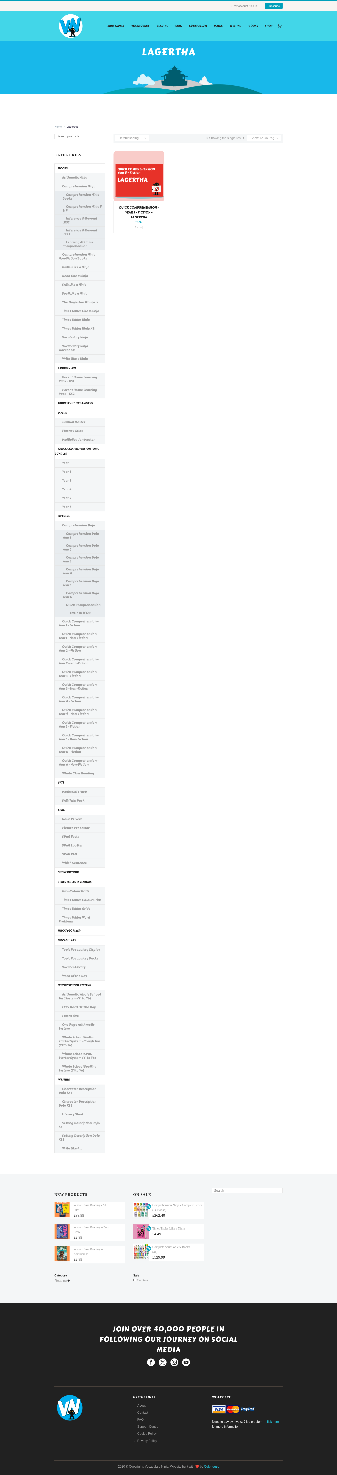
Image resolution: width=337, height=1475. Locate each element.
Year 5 (66, 498)
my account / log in (245, 5)
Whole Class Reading (78, 773)
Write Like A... (72, 1148)
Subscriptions (68, 872)
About (141, 1405)
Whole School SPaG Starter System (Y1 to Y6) (77, 1055)
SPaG (178, 26)
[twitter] (163, 1362)
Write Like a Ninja (75, 358)
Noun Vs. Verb (72, 819)
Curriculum (198, 26)
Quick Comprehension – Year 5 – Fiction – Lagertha (139, 212)
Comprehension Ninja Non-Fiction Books (77, 256)
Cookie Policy (147, 1433)
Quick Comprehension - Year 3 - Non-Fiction (78, 686)
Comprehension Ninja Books (80, 196)
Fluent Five (70, 1015)
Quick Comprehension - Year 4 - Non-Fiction (78, 712)
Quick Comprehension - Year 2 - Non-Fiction (78, 661)
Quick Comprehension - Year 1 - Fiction (78, 623)
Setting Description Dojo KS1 (79, 1125)
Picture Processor (76, 827)
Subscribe (274, 5)
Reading (162, 26)
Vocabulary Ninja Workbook (73, 348)
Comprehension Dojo (78, 525)
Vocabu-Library (74, 967)
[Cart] (281, 26)
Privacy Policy (147, 1440)
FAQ (140, 1419)
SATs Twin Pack (73, 800)
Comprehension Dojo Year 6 (80, 595)
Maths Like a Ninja (75, 267)
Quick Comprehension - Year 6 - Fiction (78, 750)
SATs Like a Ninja (74, 284)
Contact (142, 1412)
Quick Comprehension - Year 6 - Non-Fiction (78, 762)
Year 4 (66, 489)
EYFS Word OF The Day (79, 1007)
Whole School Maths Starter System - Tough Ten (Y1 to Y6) (79, 1041)
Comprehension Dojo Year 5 (80, 583)
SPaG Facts (70, 836)
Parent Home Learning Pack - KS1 (78, 379)
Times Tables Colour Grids (81, 900)
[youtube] (186, 1362)
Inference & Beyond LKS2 (79, 220)
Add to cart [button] (136, 227)
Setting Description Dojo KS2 (79, 1137)
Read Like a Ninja (75, 276)
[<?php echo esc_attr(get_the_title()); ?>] (141, 227)
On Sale (142, 1280)
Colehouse (211, 1466)
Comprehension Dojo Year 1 (80, 535)
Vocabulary (140, 26)
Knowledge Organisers (75, 403)
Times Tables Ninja (76, 319)
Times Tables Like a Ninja (80, 311)
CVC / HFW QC (80, 613)
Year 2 (66, 471)
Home (58, 126)
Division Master (73, 422)
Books (253, 26)
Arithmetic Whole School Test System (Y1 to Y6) (80, 996)
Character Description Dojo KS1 (77, 1091)
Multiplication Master (78, 439)
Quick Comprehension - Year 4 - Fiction (78, 699)
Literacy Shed (72, 1114)
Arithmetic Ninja (74, 177)
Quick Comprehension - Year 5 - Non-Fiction (78, 737)
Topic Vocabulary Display (81, 949)
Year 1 (66, 463)
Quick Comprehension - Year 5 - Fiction (78, 724)
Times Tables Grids (76, 908)
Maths (218, 26)
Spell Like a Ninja (74, 293)
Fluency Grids (72, 430)
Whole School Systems (74, 985)
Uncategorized (69, 931)
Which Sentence (74, 863)
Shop (268, 26)
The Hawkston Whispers (80, 302)
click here (272, 1421)
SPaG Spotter (72, 845)
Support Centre (147, 1426)
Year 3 (66, 480)
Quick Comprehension (83, 605)
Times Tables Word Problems (74, 919)
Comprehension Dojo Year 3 (80, 559)
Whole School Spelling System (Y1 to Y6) (78, 1068)
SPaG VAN (69, 854)
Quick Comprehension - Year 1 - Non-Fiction (78, 636)
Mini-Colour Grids (75, 891)
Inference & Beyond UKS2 (79, 232)
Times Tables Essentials (75, 882)
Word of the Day (74, 976)
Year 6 (66, 506)
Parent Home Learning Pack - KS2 (78, 392)
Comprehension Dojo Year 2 (80, 547)
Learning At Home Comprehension (78, 244)
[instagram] (174, 1362)
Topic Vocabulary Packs (80, 958)
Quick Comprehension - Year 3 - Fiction (78, 674)
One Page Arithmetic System (77, 1026)
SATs (61, 783)
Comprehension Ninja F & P (82, 208)
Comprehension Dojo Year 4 (80, 571)
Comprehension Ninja (78, 186)
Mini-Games (115, 26)
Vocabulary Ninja (75, 337)
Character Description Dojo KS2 (77, 1103)
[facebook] (151, 1362)
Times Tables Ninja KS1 (78, 328)
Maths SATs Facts (74, 791)
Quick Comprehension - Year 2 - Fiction (78, 648)
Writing (235, 26)
